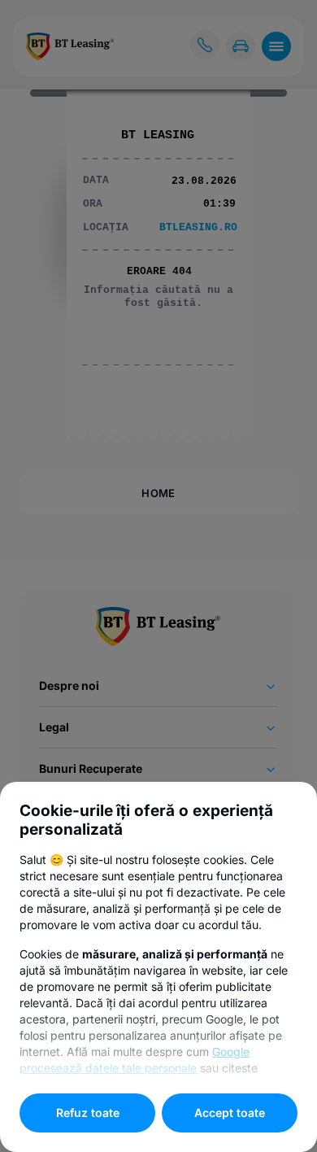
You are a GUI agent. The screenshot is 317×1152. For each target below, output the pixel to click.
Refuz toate (87, 1112)
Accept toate (229, 1112)
